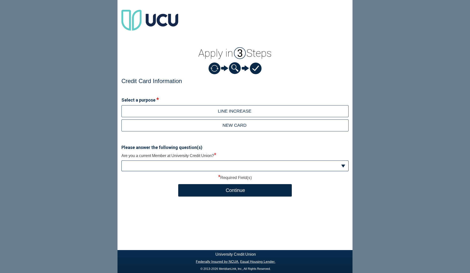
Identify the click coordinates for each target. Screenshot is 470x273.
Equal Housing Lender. (257, 261)
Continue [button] (235, 190)
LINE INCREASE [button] (234, 111)
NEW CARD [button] (235, 125)
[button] (235, 165)
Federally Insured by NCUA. (217, 261)
